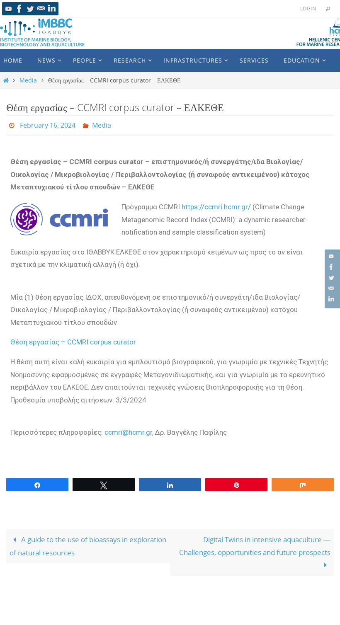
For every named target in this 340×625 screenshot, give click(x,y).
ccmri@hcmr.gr (128, 430)
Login (308, 8)
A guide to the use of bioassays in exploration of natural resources (88, 544)
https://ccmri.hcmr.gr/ (216, 204)
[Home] (6, 80)
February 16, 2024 (47, 124)
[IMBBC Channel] (8, 8)
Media (28, 80)
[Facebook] (19, 8)
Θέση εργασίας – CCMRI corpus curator (73, 340)
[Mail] (41, 8)
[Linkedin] (51, 8)
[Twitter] (30, 8)
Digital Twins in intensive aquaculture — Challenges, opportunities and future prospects (254, 544)
